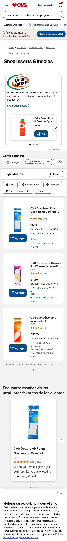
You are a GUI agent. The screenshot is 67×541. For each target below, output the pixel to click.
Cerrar (60, 493)
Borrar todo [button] (43, 191)
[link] (45, 218)
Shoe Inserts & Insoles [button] (19, 191)
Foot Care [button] (54, 184)
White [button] (12, 184)
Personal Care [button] (32, 184)
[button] (56, 174)
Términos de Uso (29, 537)
